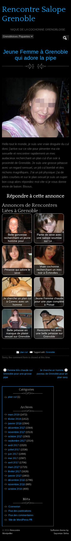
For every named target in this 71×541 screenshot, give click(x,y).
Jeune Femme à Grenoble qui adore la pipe (35, 55)
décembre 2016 (16, 480)
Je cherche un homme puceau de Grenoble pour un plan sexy (52, 374)
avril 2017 (13, 462)
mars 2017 (14, 467)
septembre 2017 (17, 440)
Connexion (14, 506)
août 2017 (13, 445)
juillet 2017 (14, 449)
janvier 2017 (14, 475)
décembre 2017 (16, 427)
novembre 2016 (16, 484)
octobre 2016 (15, 489)
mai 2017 (13, 458)
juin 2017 (13, 454)
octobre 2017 (15, 436)
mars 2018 (14, 414)
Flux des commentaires (20, 515)
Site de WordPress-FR (20, 519)
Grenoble (50, 352)
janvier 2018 (14, 423)
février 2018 (14, 419)
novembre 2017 (16, 432)
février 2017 (14, 471)
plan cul (23, 352)
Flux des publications (19, 511)
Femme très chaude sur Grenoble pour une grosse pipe (18, 374)
